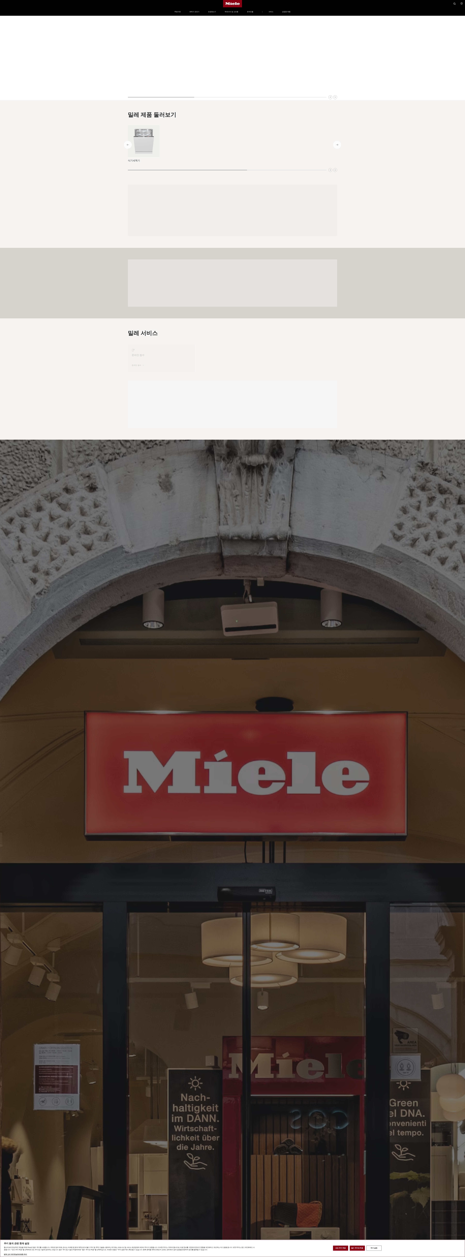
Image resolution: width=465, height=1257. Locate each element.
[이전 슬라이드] (330, 96)
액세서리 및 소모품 (231, 12)
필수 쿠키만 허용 (357, 1248)
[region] (232, 58)
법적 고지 (7, 1254)
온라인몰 (250, 12)
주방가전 (177, 12)
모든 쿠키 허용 (340, 1248)
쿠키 (25, 1254)
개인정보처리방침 (17, 1254)
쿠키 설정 (374, 1248)
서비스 (271, 12)
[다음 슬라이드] (335, 96)
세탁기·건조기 (194, 12)
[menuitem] (178, 11)
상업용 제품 (286, 12)
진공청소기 (212, 12)
